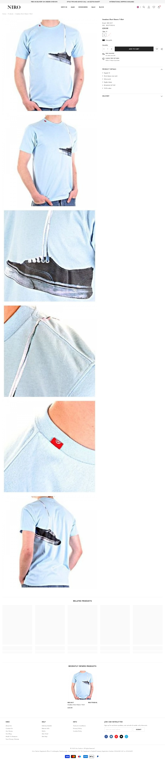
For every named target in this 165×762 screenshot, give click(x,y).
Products (10, 14)
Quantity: (105, 45)
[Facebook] (106, 736)
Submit (139, 729)
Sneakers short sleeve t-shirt (76, 705)
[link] (156, 49)
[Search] (144, 7)
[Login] (149, 7)
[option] (82, 690)
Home (4, 14)
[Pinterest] (116, 736)
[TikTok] (121, 736)
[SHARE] (161, 49)
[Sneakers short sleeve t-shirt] (82, 685)
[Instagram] (111, 736)
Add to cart (134, 49)
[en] (137, 7)
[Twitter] (126, 736)
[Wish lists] (154, 7)
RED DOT (110, 23)
